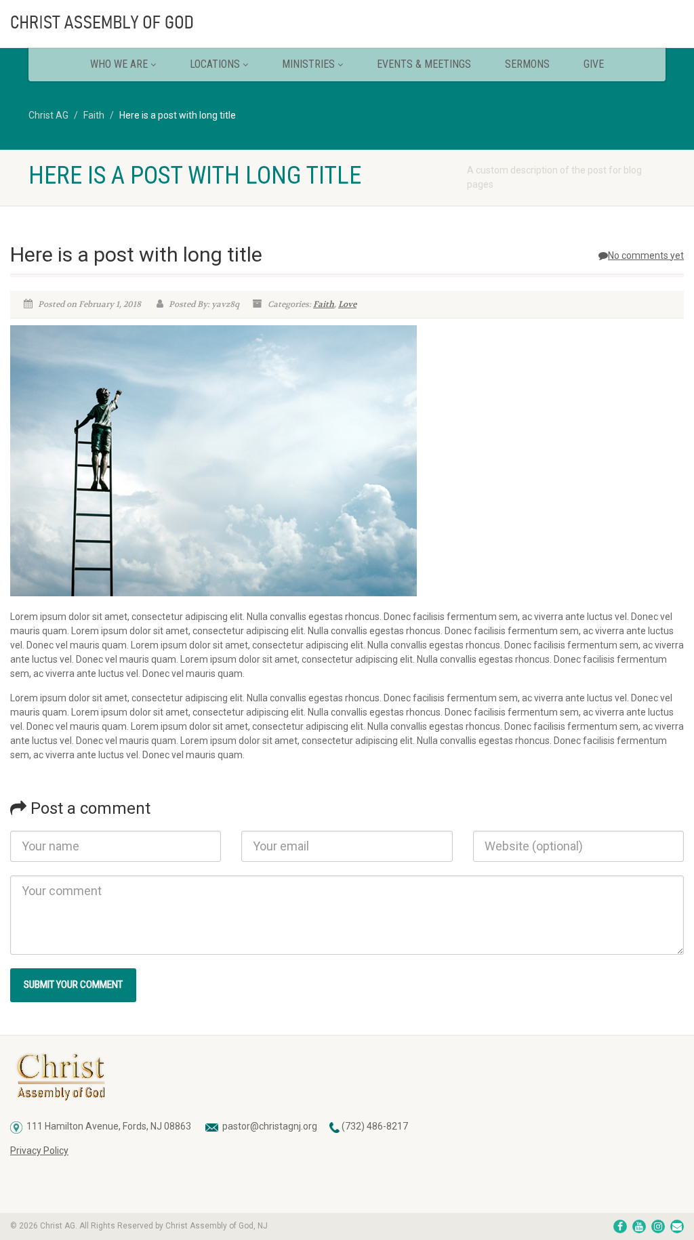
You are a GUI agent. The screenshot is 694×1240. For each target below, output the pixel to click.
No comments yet (646, 255)
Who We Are (119, 64)
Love (347, 304)
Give (594, 64)
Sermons (527, 64)
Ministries (308, 64)
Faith (323, 304)
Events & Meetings (424, 64)
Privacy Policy (39, 1150)
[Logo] (115, 21)
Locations (215, 64)
